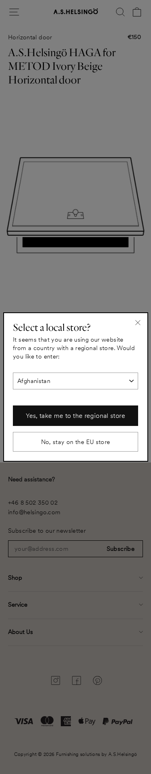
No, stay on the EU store (75, 442)
